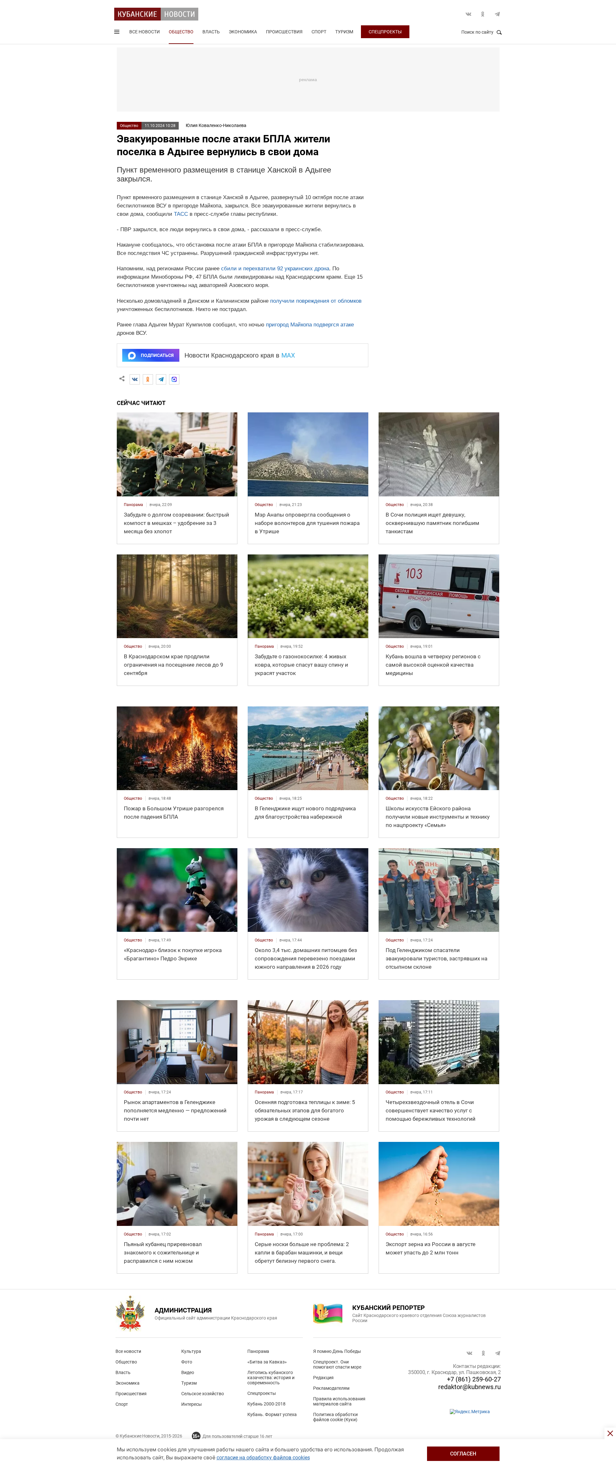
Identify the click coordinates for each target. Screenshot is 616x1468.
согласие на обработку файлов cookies (263, 1458)
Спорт (319, 31)
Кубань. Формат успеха (272, 1414)
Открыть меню (117, 33)
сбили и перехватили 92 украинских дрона (275, 269)
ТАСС (181, 214)
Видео (187, 1372)
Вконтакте (468, 14)
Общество (181, 31)
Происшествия (284, 31)
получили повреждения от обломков (316, 301)
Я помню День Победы (337, 1351)
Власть (211, 31)
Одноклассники (483, 14)
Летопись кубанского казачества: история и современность (271, 1377)
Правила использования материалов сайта (339, 1401)
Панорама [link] (133, 504)
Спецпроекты (385, 31)
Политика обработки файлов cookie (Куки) (335, 1417)
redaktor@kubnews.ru (469, 1387)
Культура (191, 1351)
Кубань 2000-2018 (266, 1403)
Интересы (191, 1404)
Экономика (243, 31)
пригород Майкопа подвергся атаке (310, 325)
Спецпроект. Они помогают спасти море (337, 1364)
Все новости (144, 31)
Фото (186, 1361)
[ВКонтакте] (135, 379)
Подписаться (157, 355)
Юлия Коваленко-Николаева (216, 125)
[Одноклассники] (148, 379)
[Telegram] (161, 379)
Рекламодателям (331, 1388)
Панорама (258, 1351)
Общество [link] (264, 504)
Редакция (323, 1377)
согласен (463, 1454)
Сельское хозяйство (202, 1393)
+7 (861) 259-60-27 (474, 1379)
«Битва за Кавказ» (267, 1361)
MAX (288, 355)
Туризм (344, 31)
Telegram (497, 14)
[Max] (174, 379)
